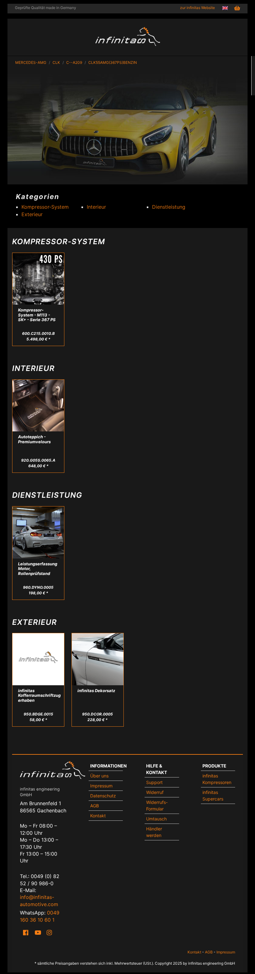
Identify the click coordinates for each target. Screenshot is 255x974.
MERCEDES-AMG (30, 62)
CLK (56, 62)
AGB (94, 805)
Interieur (96, 207)
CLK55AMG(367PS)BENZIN (112, 62)
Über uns (99, 775)
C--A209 (74, 62)
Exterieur (32, 214)
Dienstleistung (168, 207)
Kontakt (98, 815)
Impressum (101, 785)
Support (154, 782)
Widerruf (155, 792)
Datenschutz (103, 795)
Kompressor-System (45, 207)
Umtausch (156, 818)
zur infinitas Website (197, 7)
